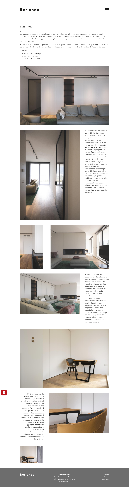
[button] (64, 95)
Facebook (106, 474)
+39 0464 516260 (69, 479)
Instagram (106, 477)
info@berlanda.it (64, 481)
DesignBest (105, 479)
